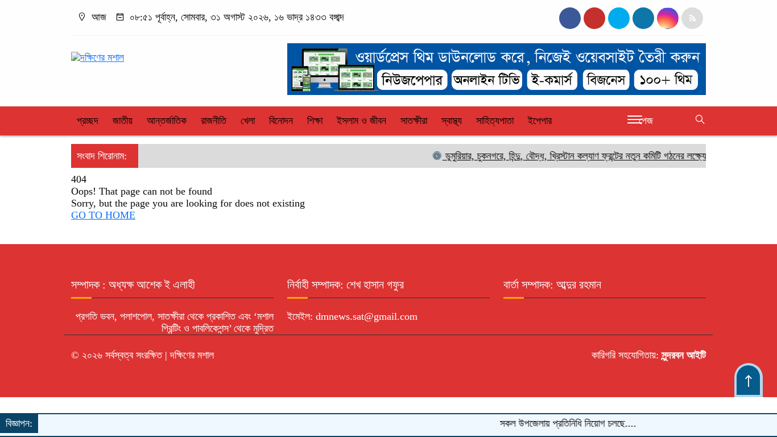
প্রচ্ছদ (87, 120)
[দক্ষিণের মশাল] (97, 52)
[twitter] (594, 18)
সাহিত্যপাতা (495, 120)
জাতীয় (123, 120)
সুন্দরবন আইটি (682, 355)
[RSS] (692, 18)
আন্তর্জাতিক (167, 120)
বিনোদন (281, 120)
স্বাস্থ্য (451, 120)
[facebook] (570, 18)
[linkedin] (643, 18)
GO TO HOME (103, 215)
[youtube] (668, 18)
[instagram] (619, 18)
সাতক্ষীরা (413, 120)
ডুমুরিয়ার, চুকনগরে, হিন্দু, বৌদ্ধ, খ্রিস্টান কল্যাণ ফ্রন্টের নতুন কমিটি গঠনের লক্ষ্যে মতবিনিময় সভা (593, 156)
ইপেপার (540, 120)
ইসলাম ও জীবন (361, 120)
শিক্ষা (315, 120)
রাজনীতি (213, 120)
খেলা (248, 120)
